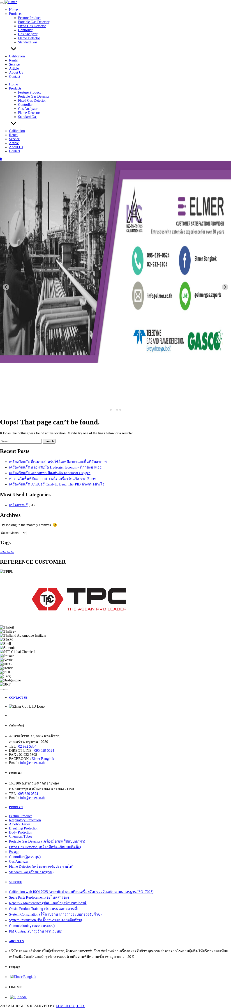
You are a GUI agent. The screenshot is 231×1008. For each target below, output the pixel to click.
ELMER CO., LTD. (70, 1006)
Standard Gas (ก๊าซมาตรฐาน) (31, 872)
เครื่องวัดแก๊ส (7, 552)
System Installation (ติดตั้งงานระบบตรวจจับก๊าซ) (45, 920)
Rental (13, 60)
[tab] (111, 410)
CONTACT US (18, 697)
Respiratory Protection (25, 820)
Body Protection (20, 832)
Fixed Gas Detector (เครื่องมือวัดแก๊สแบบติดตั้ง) (45, 847)
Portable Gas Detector (33, 22)
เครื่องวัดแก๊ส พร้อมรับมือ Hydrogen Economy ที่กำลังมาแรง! (55, 467)
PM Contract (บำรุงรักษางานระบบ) (35, 931)
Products (15, 14)
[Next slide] (225, 287)
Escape (14, 852)
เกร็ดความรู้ (18, 505)
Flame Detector (29, 38)
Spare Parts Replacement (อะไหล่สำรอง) (39, 897)
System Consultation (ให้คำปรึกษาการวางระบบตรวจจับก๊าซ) (55, 914)
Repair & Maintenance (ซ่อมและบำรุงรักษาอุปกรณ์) (48, 903)
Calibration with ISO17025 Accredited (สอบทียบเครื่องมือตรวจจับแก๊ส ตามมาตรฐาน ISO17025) (81, 892)
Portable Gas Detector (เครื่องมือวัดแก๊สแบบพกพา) (47, 841)
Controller (25, 30)
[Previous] (2, 689)
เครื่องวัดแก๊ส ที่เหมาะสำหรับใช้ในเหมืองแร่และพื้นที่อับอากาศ (58, 462)
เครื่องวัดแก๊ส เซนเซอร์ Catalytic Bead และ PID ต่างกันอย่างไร (56, 484)
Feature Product (29, 18)
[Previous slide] (6, 287)
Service (14, 64)
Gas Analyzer (27, 34)
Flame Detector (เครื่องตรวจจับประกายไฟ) (41, 866)
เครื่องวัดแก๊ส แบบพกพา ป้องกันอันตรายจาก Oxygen (49, 473)
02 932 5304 (27, 746)
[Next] (6, 689)
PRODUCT (16, 807)
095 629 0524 (44, 750)
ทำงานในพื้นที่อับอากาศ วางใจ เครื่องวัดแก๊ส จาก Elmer (52, 478)
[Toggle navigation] (2, 3)
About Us (16, 72)
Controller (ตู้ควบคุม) (25, 857)
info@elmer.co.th (32, 763)
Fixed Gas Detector (32, 26)
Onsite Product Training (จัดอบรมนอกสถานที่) (43, 909)
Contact (14, 76)
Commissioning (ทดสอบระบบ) (32, 926)
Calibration (17, 56)
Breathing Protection (23, 828)
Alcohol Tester (19, 824)
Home (13, 10)
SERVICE (15, 882)
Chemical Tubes (20, 836)
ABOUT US (16, 941)
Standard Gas (27, 42)
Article (14, 68)
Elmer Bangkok (43, 759)
